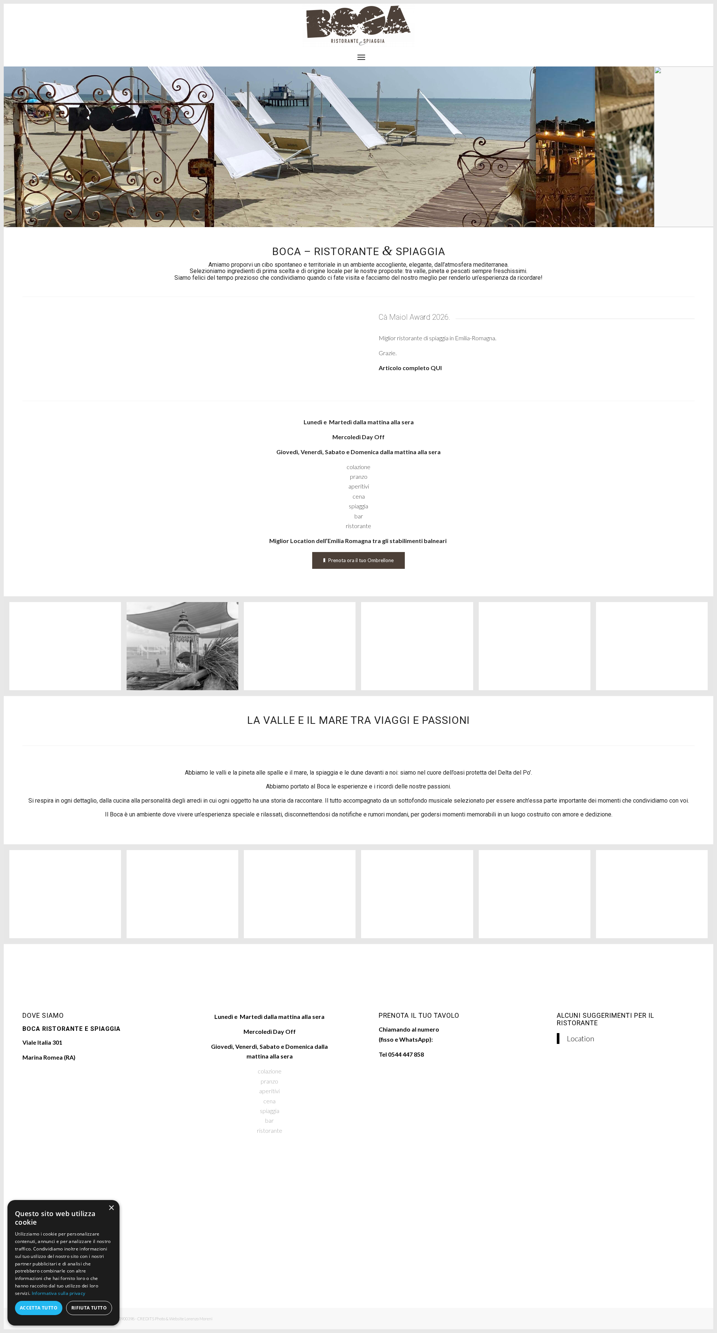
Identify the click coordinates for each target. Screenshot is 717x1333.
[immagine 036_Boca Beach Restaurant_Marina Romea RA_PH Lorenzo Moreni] (185, 897)
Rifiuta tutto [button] (89, 1308)
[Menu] (361, 57)
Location (580, 1038)
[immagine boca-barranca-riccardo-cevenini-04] (419, 897)
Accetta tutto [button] (39, 1308)
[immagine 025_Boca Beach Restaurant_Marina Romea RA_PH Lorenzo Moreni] (302, 649)
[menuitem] (361, 57)
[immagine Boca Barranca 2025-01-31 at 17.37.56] (537, 649)
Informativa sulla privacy (59, 1293)
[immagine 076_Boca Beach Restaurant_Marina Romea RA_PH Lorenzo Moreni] (68, 649)
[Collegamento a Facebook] (677, 25)
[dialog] (63, 1263)
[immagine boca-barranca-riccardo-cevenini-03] (302, 897)
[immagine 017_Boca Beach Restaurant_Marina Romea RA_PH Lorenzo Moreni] (68, 897)
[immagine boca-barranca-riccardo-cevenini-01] (537, 897)
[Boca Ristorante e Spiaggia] (358, 26)
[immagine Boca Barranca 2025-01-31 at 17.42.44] (654, 649)
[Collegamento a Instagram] (689, 25)
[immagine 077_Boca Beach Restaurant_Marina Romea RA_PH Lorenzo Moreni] (185, 649)
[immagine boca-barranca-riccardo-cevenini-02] (654, 897)
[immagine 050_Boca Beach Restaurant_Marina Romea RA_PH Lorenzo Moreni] (419, 649)
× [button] (111, 1208)
